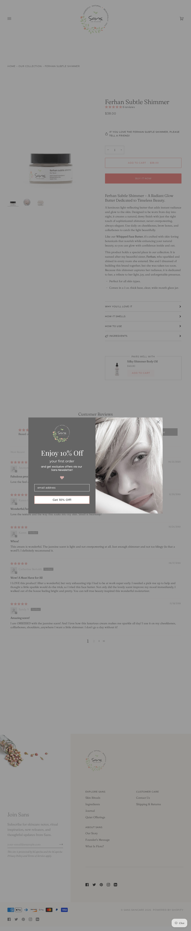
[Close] (158, 421)
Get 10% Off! (62, 500)
